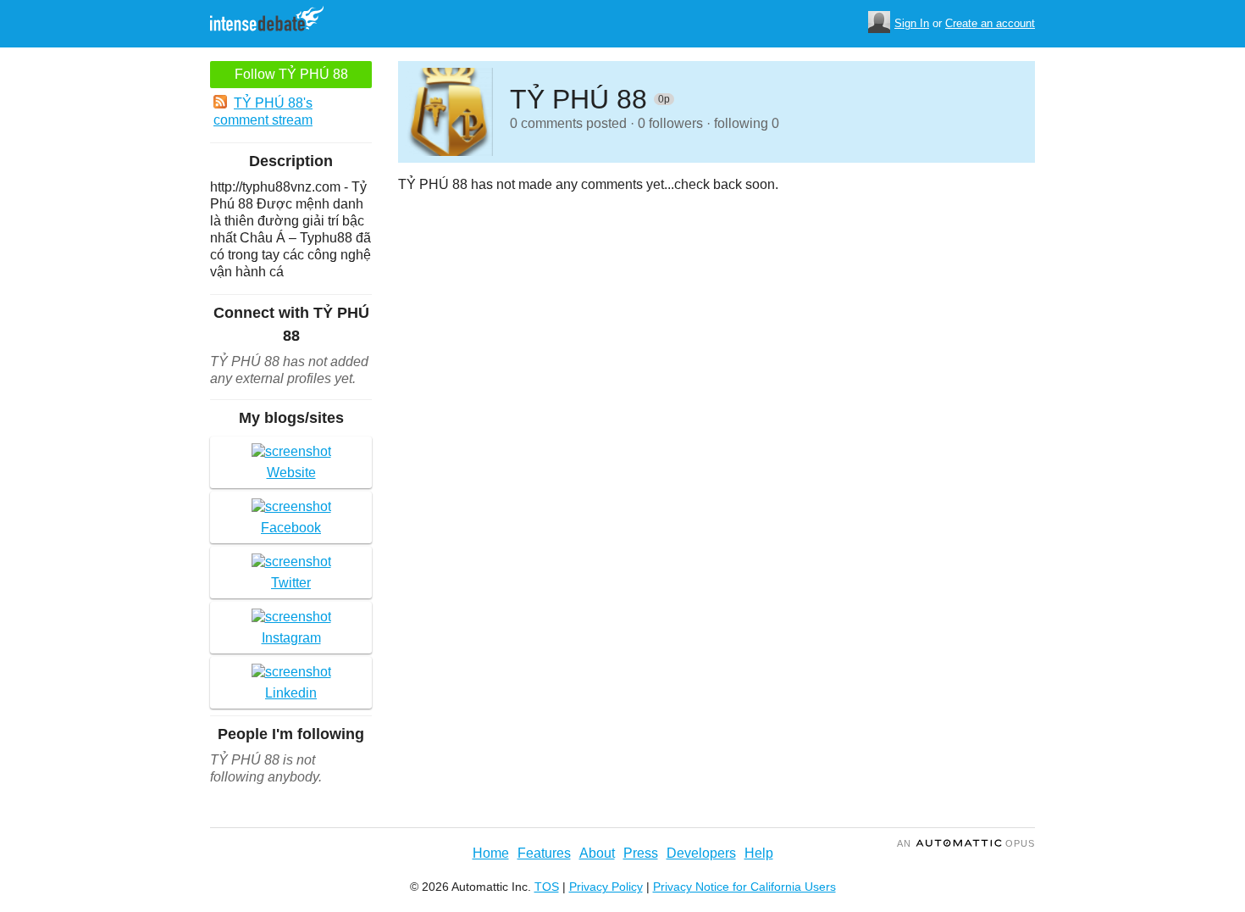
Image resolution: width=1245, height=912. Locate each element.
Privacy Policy (606, 886)
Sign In (911, 23)
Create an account (990, 23)
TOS (546, 886)
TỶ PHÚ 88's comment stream (263, 111)
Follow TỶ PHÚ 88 (291, 74)
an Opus (966, 843)
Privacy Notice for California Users (744, 886)
